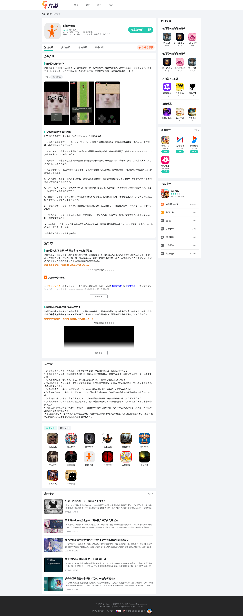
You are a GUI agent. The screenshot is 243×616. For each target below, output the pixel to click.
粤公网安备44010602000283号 (135, 611)
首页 (76, 5)
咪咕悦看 (194, 146)
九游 (43, 14)
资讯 (111, 5)
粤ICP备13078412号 (106, 607)
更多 (149, 494)
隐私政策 (106, 34)
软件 (99, 5)
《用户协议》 (109, 611)
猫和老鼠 (165, 146)
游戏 (88, 5)
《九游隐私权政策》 (98, 611)
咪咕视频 (180, 146)
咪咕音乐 (165, 166)
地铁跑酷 (175, 191)
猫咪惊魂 (69, 26)
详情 (165, 152)
